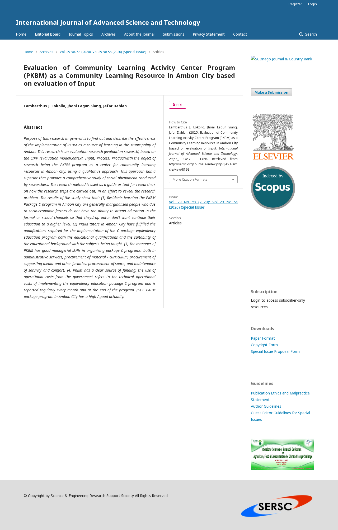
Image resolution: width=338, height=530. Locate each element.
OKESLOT (259, 239)
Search (310, 34)
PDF (175, 104)
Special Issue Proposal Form (275, 351)
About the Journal (139, 34)
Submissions (173, 34)
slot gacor (259, 269)
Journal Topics (81, 34)
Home (21, 34)
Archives (108, 34)
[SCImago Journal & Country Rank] (281, 58)
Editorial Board (47, 34)
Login (312, 4)
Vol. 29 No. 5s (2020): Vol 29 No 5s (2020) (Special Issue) (103, 51)
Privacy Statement (209, 34)
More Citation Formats (190, 179)
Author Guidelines (266, 406)
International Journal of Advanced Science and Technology (108, 22)
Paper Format (263, 338)
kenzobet (259, 228)
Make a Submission (271, 92)
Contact (240, 34)
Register (295, 4)
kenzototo (260, 249)
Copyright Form (264, 344)
